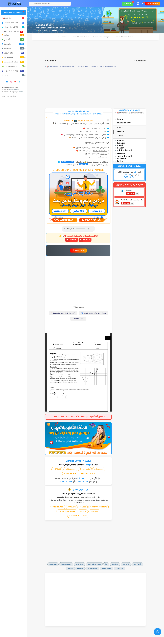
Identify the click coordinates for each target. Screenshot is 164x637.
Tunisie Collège (92, 568)
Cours (119, 128)
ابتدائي (13, 35)
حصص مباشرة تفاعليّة (98, 128)
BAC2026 (58, 469)
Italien (120, 161)
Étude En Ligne (13, 18)
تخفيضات (104, 153)
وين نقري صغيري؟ (13, 71)
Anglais (120, 140)
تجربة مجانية (102, 156)
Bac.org (70, 568)
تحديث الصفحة (79, 318)
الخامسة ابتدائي (100, 142)
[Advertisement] (95, 49)
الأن (95, 478)
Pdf (106, 564)
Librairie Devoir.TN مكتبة (129, 166)
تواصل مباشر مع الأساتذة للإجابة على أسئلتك (90, 137)
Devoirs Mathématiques (124, 36)
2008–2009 (79, 564)
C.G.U (3, 96)
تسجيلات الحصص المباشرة (97, 131)
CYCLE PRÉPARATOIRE (67, 511)
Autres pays (13, 57)
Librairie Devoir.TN (13, 27)
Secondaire (13, 44)
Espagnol (121, 143)
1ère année (99, 469)
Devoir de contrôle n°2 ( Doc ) (94, 313)
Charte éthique (11, 96)
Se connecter (153, 3)
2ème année (85, 469)
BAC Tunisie (137, 564)
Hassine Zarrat (14, 89)
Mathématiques (124, 123)
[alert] (78, 438)
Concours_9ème (70, 473)
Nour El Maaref (106, 568)
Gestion (120, 148)
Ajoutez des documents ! (13, 12)
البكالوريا (87, 142)
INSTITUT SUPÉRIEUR (99, 506)
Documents (13, 53)
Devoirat (80, 568)
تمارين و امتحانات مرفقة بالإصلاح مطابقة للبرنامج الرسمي (85, 134)
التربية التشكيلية (124, 150)
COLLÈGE (72, 506)
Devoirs (120, 132)
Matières (63, 36)
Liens (13, 75)
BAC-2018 (115, 564)
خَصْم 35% (95, 147)
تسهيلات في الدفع (100, 150)
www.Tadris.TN (67, 162)
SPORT (83, 511)
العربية (120, 145)
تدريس (96, 123)
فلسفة (120, 119)
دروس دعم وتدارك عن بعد (83, 123)
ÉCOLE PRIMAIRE (57, 506)
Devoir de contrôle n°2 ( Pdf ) (64, 313)
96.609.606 (83, 164)
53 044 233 (82, 481)
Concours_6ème (87, 473)
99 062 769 (66, 481)
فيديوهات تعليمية (13, 62)
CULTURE (94, 511)
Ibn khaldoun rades (94, 564)
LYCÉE (83, 506)
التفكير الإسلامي (124, 156)
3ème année (71, 469)
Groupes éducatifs (13, 22)
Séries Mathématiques (102, 36)
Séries (120, 135)
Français (121, 154)
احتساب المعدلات (13, 66)
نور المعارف (119, 568)
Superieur (13, 48)
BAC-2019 (126, 564)
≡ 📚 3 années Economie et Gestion (51, 30)
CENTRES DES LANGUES (78, 515)
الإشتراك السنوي (82, 147)
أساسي (13, 39)
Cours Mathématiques (80, 36)
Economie (121, 159)
